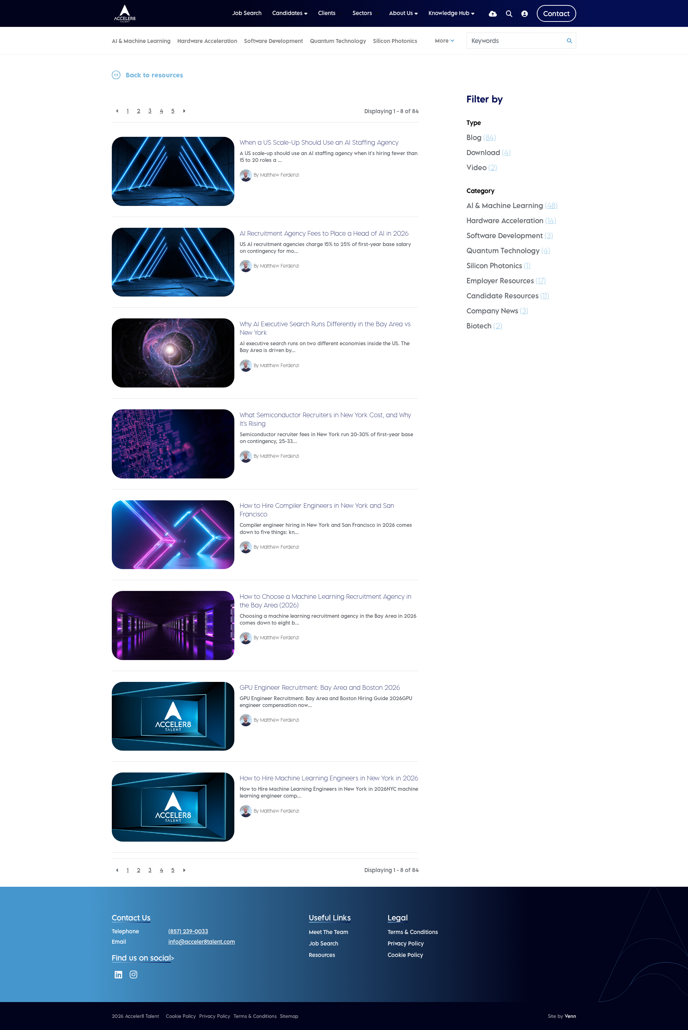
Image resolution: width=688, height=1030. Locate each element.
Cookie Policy (405, 955)
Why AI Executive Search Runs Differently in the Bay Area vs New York (325, 328)
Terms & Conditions (413, 932)
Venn (570, 1016)
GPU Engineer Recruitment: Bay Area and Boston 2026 (320, 687)
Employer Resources (506, 280)
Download (489, 152)
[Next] (184, 111)
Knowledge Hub (449, 13)
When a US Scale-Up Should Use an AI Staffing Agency (319, 142)
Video (482, 167)
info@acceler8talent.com (201, 941)
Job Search (247, 13)
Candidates (287, 13)
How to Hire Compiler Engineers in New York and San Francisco (317, 510)
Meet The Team (328, 932)
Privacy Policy (406, 943)
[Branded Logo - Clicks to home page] (125, 14)
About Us (401, 13)
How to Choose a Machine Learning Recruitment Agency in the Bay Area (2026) (325, 601)
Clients (327, 13)
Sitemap (289, 1016)
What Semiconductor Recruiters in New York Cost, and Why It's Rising (325, 419)
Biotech (484, 326)
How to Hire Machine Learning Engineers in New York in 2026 (329, 778)
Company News (497, 311)
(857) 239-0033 (188, 931)
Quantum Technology (338, 41)
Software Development (273, 41)
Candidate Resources (508, 296)
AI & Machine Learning (141, 41)
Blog (481, 137)
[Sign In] (524, 13)
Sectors (363, 13)
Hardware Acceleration (207, 41)
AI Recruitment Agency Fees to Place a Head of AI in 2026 (324, 233)
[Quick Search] (509, 13)
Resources (322, 955)
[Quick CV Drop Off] (493, 13)
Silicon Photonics (395, 41)
